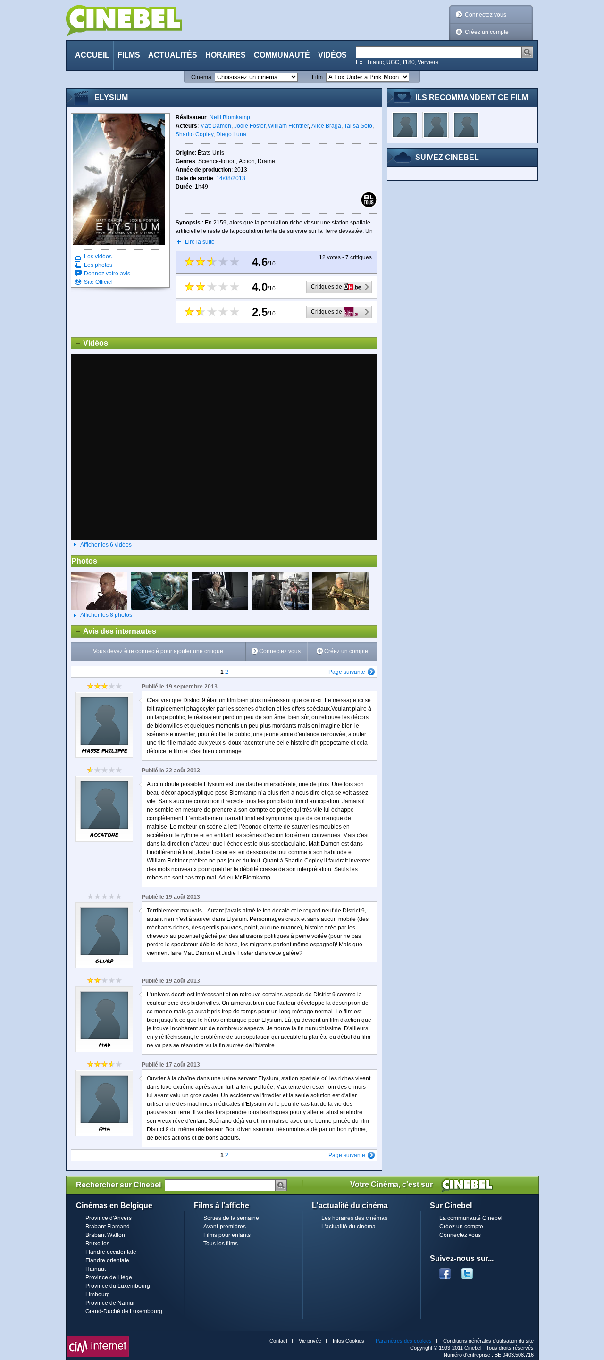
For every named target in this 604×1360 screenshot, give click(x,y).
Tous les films (220, 1243)
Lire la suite (200, 242)
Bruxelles (97, 1243)
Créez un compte (487, 32)
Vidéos (332, 55)
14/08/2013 (230, 178)
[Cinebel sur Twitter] (471, 1271)
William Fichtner (288, 126)
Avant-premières (224, 1226)
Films (128, 55)
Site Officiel (98, 282)
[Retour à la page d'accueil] (124, 20)
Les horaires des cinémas (354, 1218)
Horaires (225, 55)
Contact (278, 1340)
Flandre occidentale (110, 1252)
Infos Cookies (348, 1340)
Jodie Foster (249, 126)
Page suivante (346, 672)
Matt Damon (215, 126)
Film (317, 77)
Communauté (282, 55)
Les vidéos (98, 256)
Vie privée (310, 1340)
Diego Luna (231, 134)
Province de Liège (108, 1277)
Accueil (92, 55)
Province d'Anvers (108, 1218)
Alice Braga (326, 126)
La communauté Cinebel (471, 1218)
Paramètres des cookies (404, 1340)
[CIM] (98, 1338)
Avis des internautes (113, 631)
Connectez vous (485, 14)
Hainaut (95, 1269)
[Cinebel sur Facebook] (445, 1271)
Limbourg (97, 1294)
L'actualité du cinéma (348, 1226)
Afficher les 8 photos (101, 615)
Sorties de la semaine (231, 1218)
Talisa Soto (358, 126)
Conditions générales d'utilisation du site (488, 1340)
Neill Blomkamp (230, 117)
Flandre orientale (107, 1260)
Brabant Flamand (107, 1226)
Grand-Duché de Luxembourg (123, 1311)
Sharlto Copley (194, 134)
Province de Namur (110, 1303)
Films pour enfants (227, 1235)
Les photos (98, 265)
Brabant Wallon (105, 1235)
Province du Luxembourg (117, 1286)
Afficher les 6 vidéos (106, 544)
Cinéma (201, 77)
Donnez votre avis (107, 273)
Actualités (172, 55)
